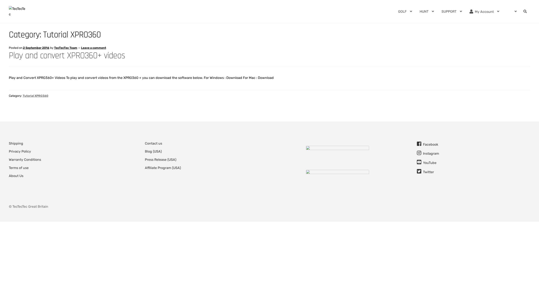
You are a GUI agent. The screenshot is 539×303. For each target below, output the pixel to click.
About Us (16, 176)
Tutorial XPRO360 (35, 96)
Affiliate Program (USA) (163, 168)
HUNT (424, 11)
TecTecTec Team (65, 48)
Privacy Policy (20, 151)
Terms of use (19, 168)
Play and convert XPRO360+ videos (67, 55)
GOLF (402, 11)
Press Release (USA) (160, 160)
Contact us (153, 143)
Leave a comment (93, 48)
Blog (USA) (153, 151)
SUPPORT (449, 11)
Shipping (16, 143)
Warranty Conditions (25, 160)
